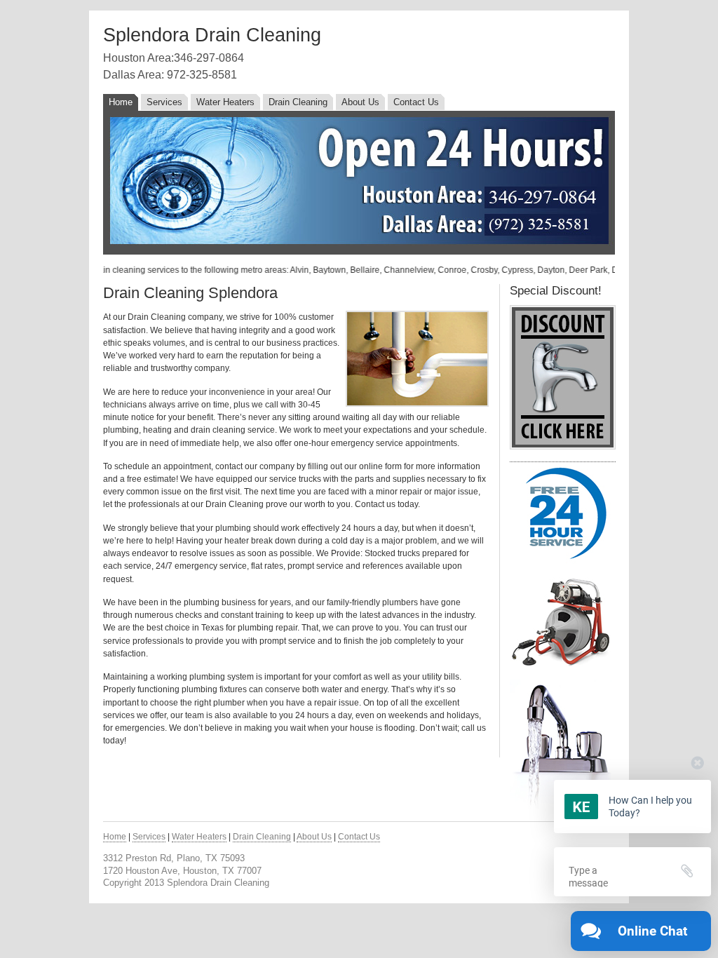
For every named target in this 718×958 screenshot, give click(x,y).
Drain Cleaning (298, 102)
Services (164, 102)
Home (121, 102)
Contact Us (416, 102)
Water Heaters (225, 102)
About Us (360, 102)
